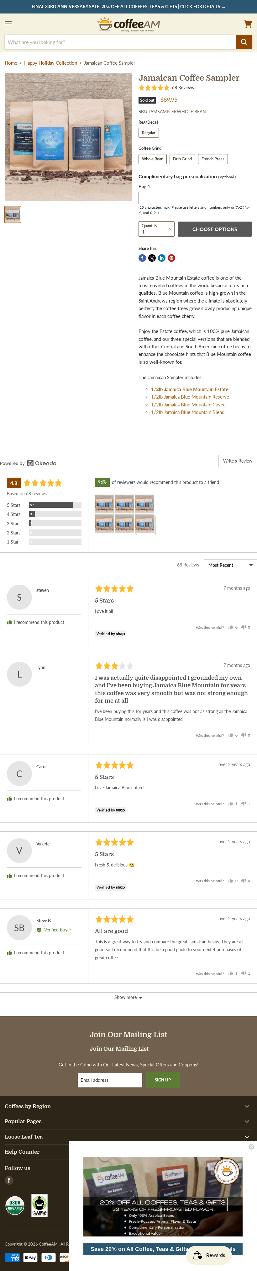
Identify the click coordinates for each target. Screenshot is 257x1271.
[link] (163, 1196)
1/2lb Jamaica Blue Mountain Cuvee (188, 404)
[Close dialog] (251, 1147)
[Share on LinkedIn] (161, 258)
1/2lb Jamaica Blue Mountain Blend (187, 412)
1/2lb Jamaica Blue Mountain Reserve (190, 397)
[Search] (244, 42)
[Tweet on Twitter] (152, 258)
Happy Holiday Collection (50, 63)
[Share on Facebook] (142, 258)
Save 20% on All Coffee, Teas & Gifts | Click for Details (163, 1249)
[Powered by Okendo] (28, 463)
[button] (166, 87)
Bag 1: (145, 186)
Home (11, 63)
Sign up (163, 1079)
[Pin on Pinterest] (171, 258)
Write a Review (237, 461)
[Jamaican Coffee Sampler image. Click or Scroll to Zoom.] (68, 137)
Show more (125, 997)
